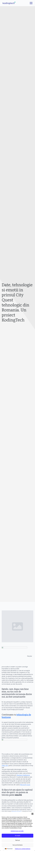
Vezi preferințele (17, 845)
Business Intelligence (23, 775)
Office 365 (5, 765)
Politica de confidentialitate (22, 848)
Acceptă (17, 835)
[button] (32, 814)
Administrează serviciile (17, 831)
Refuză (17, 840)
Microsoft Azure (25, 785)
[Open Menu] (31, 3)
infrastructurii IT (16, 811)
